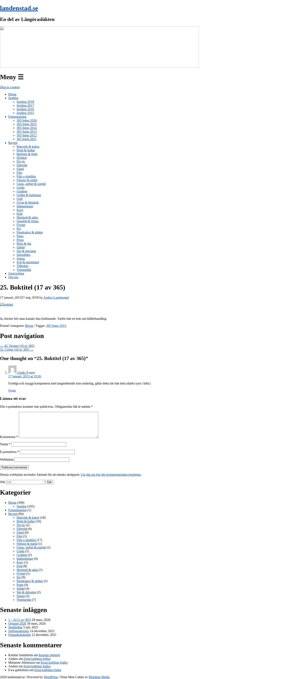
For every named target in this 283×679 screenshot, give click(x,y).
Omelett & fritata (28, 221)
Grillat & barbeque (29, 195)
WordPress (51, 677)
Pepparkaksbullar (19, 634)
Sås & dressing (26, 251)
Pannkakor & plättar (30, 232)
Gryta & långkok (28, 202)
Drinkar (22, 157)
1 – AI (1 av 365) (19, 620)
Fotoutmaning (17, 116)
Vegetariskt (24, 269)
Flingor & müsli (27, 180)
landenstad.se (19, 8)
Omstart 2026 (17, 623)
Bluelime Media (99, 677)
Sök (2, 482)
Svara (12, 390)
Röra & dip (24, 243)
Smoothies (23, 255)
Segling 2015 (25, 113)
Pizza (20, 240)
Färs (19, 172)
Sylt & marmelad (28, 262)
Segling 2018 (25, 101)
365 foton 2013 (27, 131)
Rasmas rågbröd (49, 655)
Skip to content (10, 87)
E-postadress (9, 452)
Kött (19, 213)
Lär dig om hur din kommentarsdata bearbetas (111, 474)
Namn (5, 444)
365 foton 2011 (26, 139)
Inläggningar (25, 206)
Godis (20, 187)
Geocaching (16, 273)
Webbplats (7, 459)
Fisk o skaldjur (26, 176)
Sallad (21, 247)
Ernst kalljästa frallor (37, 659)
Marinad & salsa (27, 217)
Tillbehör (22, 266)
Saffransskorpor (18, 631)
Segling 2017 (25, 105)
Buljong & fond (27, 154)
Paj (19, 228)
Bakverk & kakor (28, 146)
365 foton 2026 (27, 120)
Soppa (21, 258)
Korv (20, 210)
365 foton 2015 (27, 124)
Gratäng (22, 191)
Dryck (21, 161)
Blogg (12, 94)
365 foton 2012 (27, 135)
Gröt (20, 199)
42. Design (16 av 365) (17, 346)
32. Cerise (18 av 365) (16, 349)
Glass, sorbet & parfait (31, 184)
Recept (12, 143)
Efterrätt (22, 165)
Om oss (13, 277)
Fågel (20, 169)
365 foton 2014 (27, 128)
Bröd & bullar (26, 150)
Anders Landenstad (56, 297)
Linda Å (22, 372)
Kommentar (9, 437)
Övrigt (21, 225)
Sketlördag (15, 627)
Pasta (20, 236)
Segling (13, 98)
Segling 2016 (25, 109)
